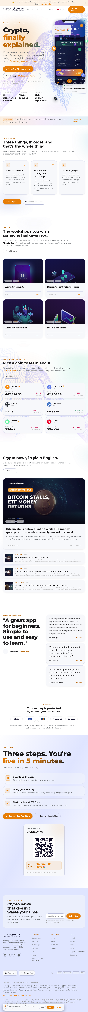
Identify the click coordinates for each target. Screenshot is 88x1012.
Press (53, 941)
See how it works (77, 121)
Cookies (72, 948)
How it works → (47, 4)
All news (10, 471)
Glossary (35, 948)
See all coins (12, 376)
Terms (72, 945)
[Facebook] (5, 955)
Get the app (22, 76)
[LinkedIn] (19, 955)
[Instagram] (10, 955)
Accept (50, 1007)
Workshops (40, 9)
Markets (30, 9)
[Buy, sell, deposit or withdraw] (69, 81)
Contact (54, 948)
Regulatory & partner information (17, 995)
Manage (58, 1007)
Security (73, 938)
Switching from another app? (37, 959)
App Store (12, 973)
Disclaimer (73, 955)
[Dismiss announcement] (86, 3)
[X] (14, 955)
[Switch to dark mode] (65, 9)
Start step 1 (12, 202)
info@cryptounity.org (22, 1003)
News (51, 9)
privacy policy (70, 920)
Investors (54, 945)
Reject (42, 1007)
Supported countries (77, 952)
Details (10, 1008)
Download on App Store (19, 816)
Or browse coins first (34, 202)
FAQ (33, 952)
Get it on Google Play (48, 816)
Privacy (72, 941)
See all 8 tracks (13, 251)
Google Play (28, 973)
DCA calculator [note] (9, 371)
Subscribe (73, 916)
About (53, 938)
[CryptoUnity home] (13, 9)
